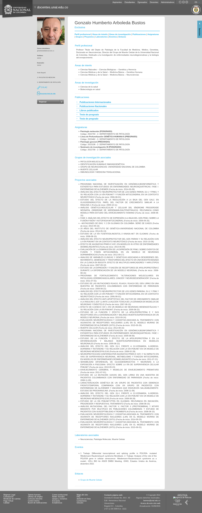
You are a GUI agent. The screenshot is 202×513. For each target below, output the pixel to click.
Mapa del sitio (82, 495)
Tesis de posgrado (89, 114)
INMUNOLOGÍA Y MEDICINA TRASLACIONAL (100, 172)
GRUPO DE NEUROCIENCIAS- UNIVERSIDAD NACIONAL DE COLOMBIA (112, 167)
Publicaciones (139, 34)
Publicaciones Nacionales (93, 106)
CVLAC (43, 87)
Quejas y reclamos (59, 499)
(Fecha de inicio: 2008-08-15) (119, 270)
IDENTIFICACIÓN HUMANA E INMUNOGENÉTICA (102, 164)
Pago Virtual (8, 501)
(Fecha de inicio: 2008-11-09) (119, 377)
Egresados (142, 2)
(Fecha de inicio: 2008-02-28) (119, 349)
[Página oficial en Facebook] (183, 2)
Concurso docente (35, 499)
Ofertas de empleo (35, 497)
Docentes (154, 2)
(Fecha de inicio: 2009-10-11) (119, 202)
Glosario (80, 503)
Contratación (8, 497)
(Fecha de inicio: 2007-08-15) (119, 301)
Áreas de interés (100, 34)
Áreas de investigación (120, 34)
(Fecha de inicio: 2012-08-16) (102, 328)
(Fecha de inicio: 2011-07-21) (119, 356)
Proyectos (89, 37)
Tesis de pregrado (89, 119)
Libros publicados (89, 110)
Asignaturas (153, 34)
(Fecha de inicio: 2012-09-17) (119, 252)
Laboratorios (102, 37)
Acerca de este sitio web (150, 503)
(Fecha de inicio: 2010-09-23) (119, 364)
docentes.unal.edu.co (52, 7)
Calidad (6, 503)
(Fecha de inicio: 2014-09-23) (119, 417)
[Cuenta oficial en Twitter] (180, 2)
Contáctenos (82, 501)
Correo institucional (59, 495)
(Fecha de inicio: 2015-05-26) (119, 322)
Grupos (79, 37)
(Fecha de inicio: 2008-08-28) (119, 396)
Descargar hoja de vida (48, 93)
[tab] (117, 102)
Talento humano (34, 495)
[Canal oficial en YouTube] (186, 2)
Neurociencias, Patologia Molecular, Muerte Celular (102, 439)
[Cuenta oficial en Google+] (190, 2)
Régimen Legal (9, 495)
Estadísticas (57, 503)
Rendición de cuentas (12, 499)
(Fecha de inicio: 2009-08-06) (119, 333)
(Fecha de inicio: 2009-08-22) (119, 286)
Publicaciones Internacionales (95, 102)
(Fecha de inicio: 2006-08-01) (119, 194)
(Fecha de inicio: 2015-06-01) (119, 424)
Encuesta (56, 501)
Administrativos (167, 2)
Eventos (113, 37)
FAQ (78, 497)
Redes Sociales (58, 497)
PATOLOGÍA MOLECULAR (92, 161)
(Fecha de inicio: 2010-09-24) (119, 315)
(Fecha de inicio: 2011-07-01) (119, 278)
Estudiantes (130, 2)
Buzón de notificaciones (37, 503)
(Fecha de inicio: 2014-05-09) (119, 186)
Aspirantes (117, 2)
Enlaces (122, 37)
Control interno (33, 501)
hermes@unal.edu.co (151, 501)
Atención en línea (84, 499)
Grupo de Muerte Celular (91, 480)
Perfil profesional (83, 34)
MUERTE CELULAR (89, 169)
